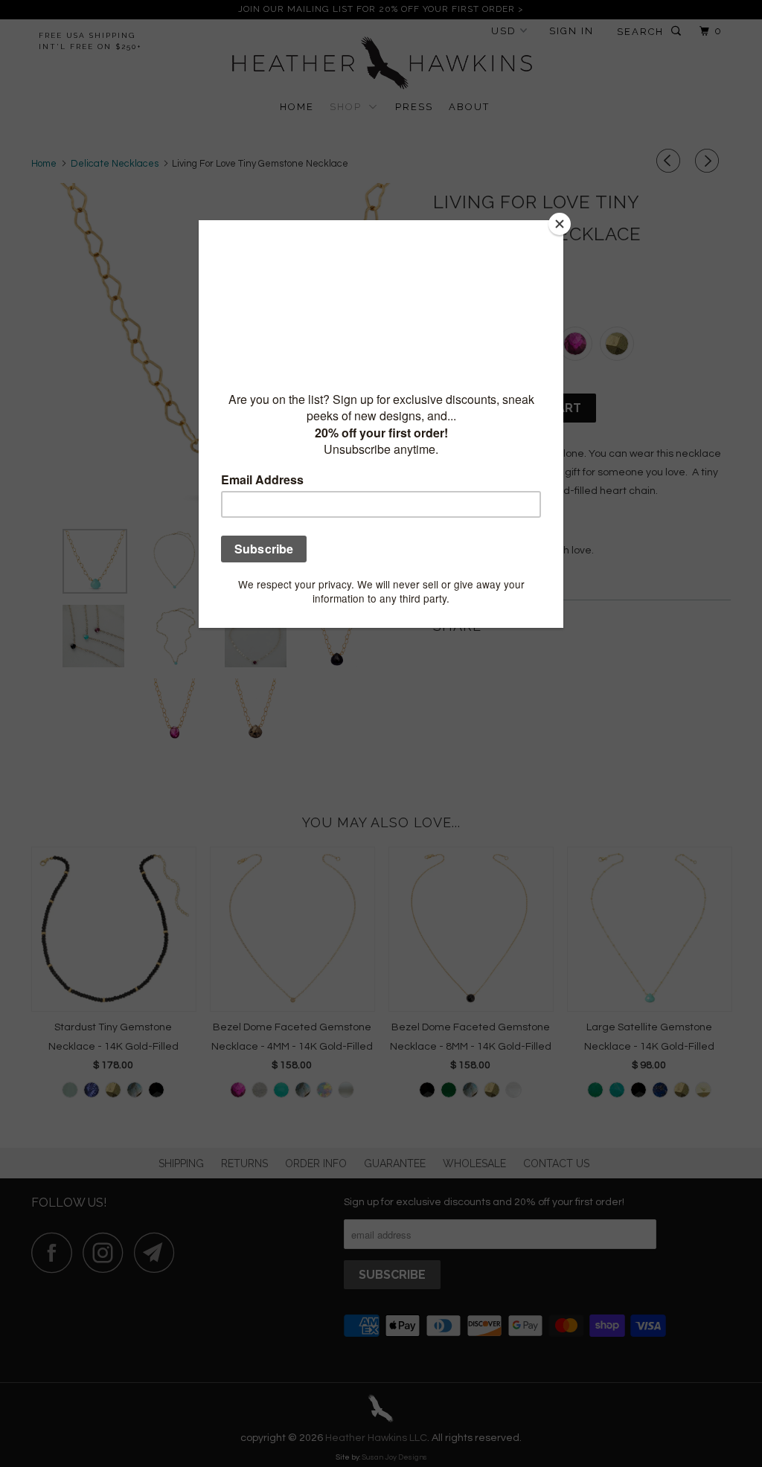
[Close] (559, 224)
